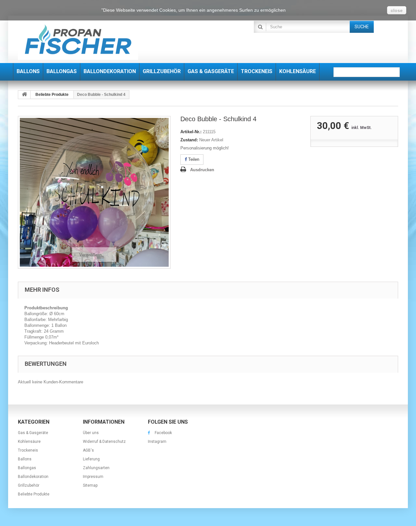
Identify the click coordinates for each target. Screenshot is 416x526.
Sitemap (90, 485)
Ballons (25, 459)
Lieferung (91, 459)
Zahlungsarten (96, 468)
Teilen (193, 159)
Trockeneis (28, 450)
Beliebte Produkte (33, 494)
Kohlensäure (29, 441)
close (397, 10)
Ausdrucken (202, 169)
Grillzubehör (28, 485)
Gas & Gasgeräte (33, 432)
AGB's (88, 450)
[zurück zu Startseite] (24, 95)
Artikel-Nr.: (191, 131)
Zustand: (189, 139)
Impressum (93, 476)
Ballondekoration (33, 476)
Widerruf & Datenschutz (104, 441)
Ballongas (27, 468)
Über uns (91, 432)
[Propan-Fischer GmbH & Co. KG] (78, 40)
